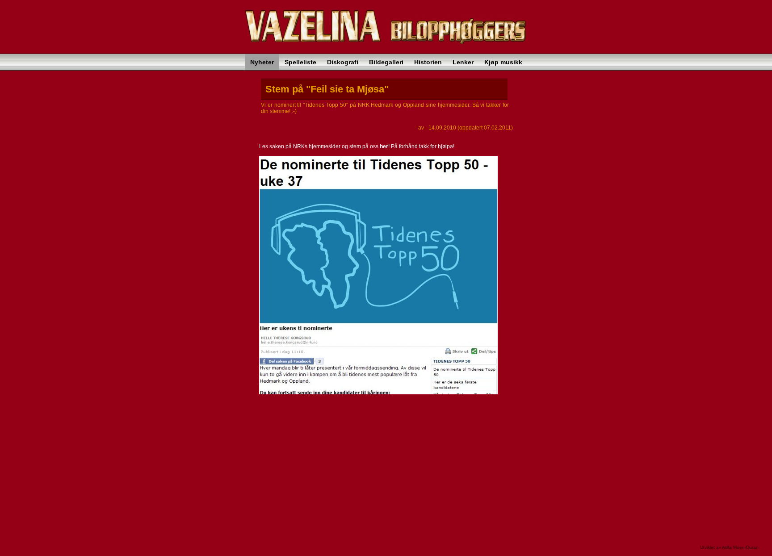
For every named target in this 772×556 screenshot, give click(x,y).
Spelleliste (300, 62)
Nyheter (262, 62)
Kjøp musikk (503, 62)
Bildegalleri (386, 62)
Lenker (463, 62)
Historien (428, 62)
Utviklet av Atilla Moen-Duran (729, 547)
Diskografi (342, 62)
